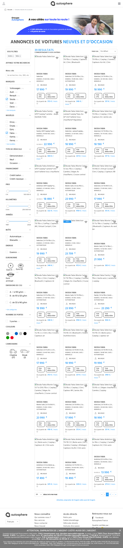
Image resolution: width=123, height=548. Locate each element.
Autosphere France (100, 520)
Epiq (13, 129)
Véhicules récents (70, 523)
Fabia (13, 133)
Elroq (13, 122)
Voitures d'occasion (71, 526)
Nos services (39, 520)
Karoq (14, 140)
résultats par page (50, 494)
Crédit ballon (17, 175)
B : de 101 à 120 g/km (18, 297)
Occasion (15, 163)
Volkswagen (17, 88)
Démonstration (17, 156)
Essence (15, 252)
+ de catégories (11, 309)
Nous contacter (40, 523)
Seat (13, 103)
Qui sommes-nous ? (42, 517)
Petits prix (67, 517)
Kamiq (14, 136)
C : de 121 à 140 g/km (18, 304)
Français (11, 521)
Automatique (17, 236)
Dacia (13, 106)
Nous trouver (39, 526)
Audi (13, 92)
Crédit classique (18, 179)
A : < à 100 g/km (18, 292)
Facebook (99, 517)
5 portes (15, 321)
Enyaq (14, 126)
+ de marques (10, 110)
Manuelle (15, 240)
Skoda (14, 99)
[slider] (7, 191)
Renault (15, 95)
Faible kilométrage (71, 520)
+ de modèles (10, 144)
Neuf (13, 159)
